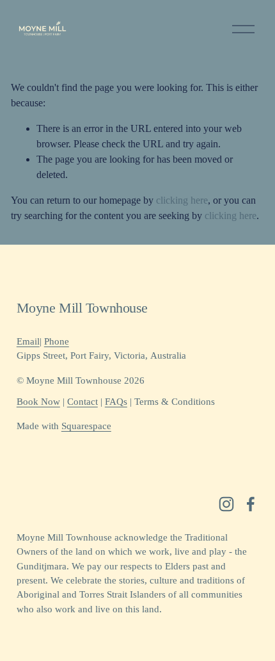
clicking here (182, 200)
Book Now (38, 401)
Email (28, 341)
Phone (56, 341)
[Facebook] (250, 504)
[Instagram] (226, 504)
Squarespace (86, 426)
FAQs (116, 401)
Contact (82, 401)
